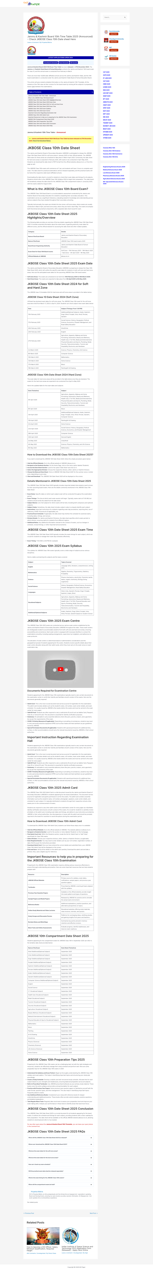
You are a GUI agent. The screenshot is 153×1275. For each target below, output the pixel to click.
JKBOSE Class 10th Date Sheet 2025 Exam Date (42, 102)
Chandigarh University (50, 62)
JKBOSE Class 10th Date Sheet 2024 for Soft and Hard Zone (45, 104)
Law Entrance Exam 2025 (111, 173)
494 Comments (31, 1253)
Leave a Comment (33, 42)
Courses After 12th (109, 148)
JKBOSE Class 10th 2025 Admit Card (38, 115)
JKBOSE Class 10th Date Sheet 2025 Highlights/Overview (44, 100)
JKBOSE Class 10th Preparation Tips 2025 (40, 121)
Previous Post (29, 1213)
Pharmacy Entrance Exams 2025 (113, 176)
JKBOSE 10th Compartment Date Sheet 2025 (41, 119)
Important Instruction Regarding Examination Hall (42, 113)
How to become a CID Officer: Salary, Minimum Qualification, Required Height (42, 1249)
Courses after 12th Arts (110, 157)
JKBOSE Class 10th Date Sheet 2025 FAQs (40, 125)
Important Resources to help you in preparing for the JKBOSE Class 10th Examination (52, 117)
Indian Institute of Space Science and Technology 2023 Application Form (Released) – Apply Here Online (77, 1248)
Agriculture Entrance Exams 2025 (114, 179)
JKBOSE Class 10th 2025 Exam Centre (39, 110)
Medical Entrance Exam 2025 (112, 170)
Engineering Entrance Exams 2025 (114, 167)
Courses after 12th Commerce (112, 154)
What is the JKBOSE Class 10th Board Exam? (41, 98)
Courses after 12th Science (111, 151)
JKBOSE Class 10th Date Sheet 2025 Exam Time (42, 106)
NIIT (110, 47)
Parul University (64, 62)
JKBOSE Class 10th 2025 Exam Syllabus (39, 108)
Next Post (94, 1213)
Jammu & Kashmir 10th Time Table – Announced (42, 95)
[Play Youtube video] (60, 669)
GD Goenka (73, 62)
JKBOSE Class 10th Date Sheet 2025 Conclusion (42, 123)
